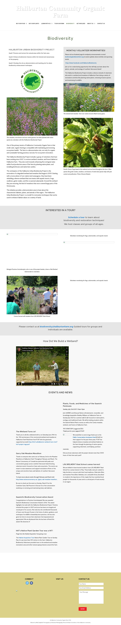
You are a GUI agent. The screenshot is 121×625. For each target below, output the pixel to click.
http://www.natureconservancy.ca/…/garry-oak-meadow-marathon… (37, 479)
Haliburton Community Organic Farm (60, 12)
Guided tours (80, 326)
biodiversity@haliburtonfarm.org (74, 57)
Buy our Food (20, 23)
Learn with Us (46, 23)
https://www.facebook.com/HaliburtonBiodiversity (81, 63)
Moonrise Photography (57, 622)
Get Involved (81, 23)
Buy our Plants (34, 23)
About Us (90, 23)
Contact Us (101, 23)
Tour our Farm (59, 23)
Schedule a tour (76, 217)
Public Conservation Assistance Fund (84, 437)
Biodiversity (70, 23)
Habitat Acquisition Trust (26, 538)
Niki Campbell (39, 622)
